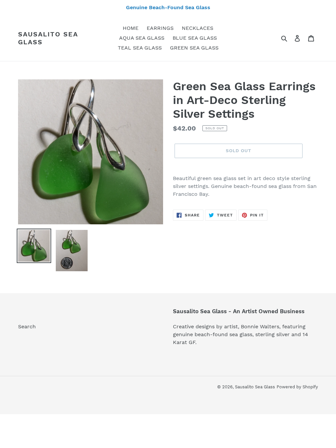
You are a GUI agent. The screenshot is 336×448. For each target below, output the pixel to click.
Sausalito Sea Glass (48, 38)
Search (27, 326)
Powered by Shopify (297, 386)
